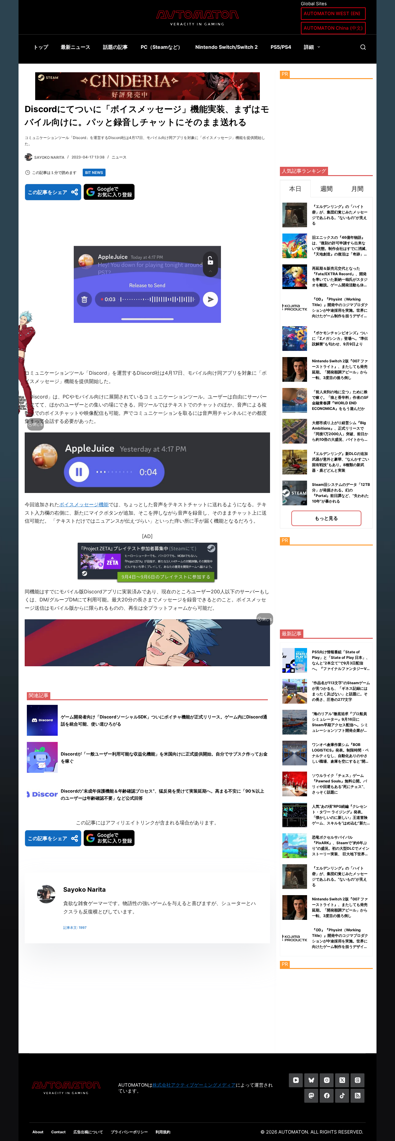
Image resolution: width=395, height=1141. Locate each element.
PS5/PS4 (281, 47)
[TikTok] (342, 1096)
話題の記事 (115, 47)
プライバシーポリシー (129, 1132)
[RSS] (357, 1096)
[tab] (295, 188)
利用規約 (163, 1132)
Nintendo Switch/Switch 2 (226, 47)
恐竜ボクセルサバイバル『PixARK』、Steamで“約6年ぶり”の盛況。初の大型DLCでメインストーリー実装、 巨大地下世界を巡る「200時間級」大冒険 (340, 848)
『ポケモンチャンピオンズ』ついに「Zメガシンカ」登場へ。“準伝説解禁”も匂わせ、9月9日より (340, 338)
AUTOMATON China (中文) (333, 28)
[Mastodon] (311, 1096)
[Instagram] (327, 1080)
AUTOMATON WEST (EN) (332, 13)
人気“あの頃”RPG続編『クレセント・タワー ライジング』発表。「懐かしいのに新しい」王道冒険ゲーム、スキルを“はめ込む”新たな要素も (340, 817)
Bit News (94, 172)
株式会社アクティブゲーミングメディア (194, 1085)
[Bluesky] (311, 1080)
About (38, 1132)
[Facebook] (327, 1096)
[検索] (363, 47)
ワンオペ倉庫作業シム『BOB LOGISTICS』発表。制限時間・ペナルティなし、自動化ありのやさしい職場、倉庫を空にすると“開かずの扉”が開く (340, 755)
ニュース (119, 157)
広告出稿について (88, 1132)
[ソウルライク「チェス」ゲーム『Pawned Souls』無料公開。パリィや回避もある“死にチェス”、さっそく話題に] (294, 784)
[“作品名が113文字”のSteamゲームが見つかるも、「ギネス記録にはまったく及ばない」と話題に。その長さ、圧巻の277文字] (294, 691)
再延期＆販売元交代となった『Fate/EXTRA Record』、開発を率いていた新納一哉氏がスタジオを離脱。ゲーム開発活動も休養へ (340, 279)
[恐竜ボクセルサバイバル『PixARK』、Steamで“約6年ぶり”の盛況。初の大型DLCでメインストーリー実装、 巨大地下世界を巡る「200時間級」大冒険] (294, 845)
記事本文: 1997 (74, 927)
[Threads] (357, 1080)
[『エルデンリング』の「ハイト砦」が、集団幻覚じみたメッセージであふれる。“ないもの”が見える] (294, 876)
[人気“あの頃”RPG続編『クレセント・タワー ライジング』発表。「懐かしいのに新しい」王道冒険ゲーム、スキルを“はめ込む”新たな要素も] (294, 814)
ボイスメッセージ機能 (84, 504)
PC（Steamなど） (162, 47)
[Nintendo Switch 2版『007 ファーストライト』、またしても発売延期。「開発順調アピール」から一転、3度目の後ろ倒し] (294, 907)
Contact (58, 1132)
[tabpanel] (326, 363)
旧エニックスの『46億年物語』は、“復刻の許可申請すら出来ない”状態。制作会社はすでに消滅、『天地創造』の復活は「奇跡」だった (340, 248)
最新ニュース (75, 47)
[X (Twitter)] (342, 1080)
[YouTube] (296, 1080)
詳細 (309, 47)
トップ (40, 47)
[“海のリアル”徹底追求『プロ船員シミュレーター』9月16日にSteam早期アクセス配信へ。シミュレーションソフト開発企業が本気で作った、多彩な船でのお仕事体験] (294, 722)
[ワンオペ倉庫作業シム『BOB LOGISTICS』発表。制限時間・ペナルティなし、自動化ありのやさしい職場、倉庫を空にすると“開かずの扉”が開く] (294, 753)
